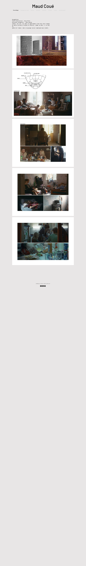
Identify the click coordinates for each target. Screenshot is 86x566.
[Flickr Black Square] (42, 286)
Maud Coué (43, 6)
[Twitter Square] (43, 286)
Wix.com (48, 283)
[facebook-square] (40, 286)
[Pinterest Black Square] (45, 286)
